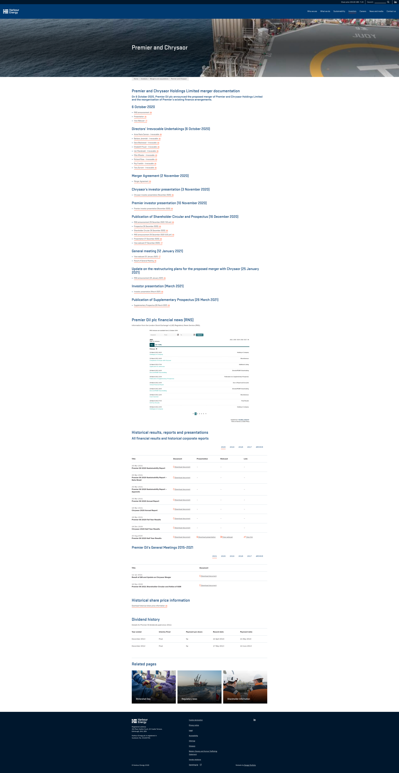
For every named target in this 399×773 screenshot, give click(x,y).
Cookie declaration (196, 720)
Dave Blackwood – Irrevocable (145, 143)
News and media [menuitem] (376, 11)
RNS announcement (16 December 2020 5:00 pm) (153, 235)
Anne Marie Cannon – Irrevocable (146, 134)
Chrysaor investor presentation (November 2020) (152, 195)
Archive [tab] (259, 447)
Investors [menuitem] (352, 11)
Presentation (139, 117)
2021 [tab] (214, 556)
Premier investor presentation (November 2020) (152, 209)
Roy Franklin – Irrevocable (144, 164)
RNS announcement (141, 112)
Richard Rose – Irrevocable (144, 159)
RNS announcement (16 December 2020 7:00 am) (152, 222)
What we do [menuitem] (325, 11)
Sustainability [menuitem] (339, 11)
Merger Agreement (141, 181)
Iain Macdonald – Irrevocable (145, 151)
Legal (191, 730)
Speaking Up (193, 765)
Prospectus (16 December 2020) (146, 226)
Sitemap (192, 741)
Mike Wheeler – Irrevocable (144, 155)
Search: (370, 2)
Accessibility (193, 736)
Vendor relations (195, 759)
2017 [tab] (249, 447)
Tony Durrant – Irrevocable (144, 168)
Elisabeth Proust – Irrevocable (145, 147)
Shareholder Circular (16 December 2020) (149, 231)
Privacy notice (194, 725)
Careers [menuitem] (363, 11)
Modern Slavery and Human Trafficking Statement (203, 753)
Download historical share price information (148, 606)
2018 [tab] (240, 447)
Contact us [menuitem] (391, 11)
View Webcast (139, 121)
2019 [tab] (232, 447)
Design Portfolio (250, 765)
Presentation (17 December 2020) (146, 239)
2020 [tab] (223, 447)
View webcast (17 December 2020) (147, 243)
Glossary (192, 746)
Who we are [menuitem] (312, 11)
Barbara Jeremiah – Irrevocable (146, 139)
